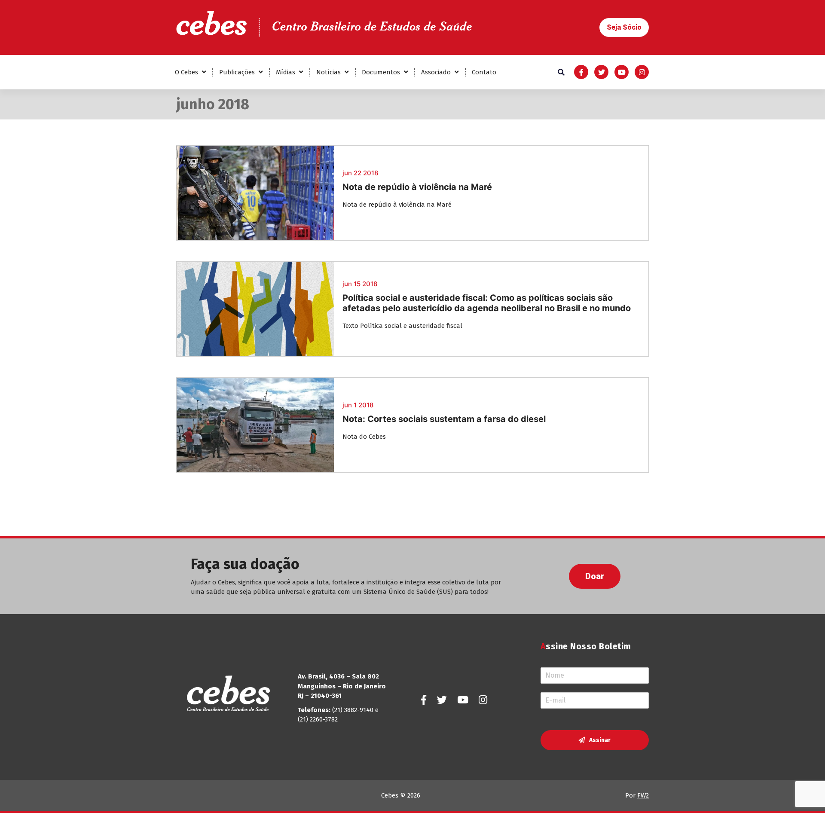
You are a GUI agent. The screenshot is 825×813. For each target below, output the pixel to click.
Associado (436, 72)
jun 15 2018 (359, 284)
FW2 (643, 795)
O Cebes (186, 72)
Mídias (285, 72)
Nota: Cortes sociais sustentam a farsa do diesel (444, 419)
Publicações (237, 72)
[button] (624, 27)
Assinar (600, 740)
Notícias (328, 72)
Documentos (381, 72)
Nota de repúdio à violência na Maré (417, 187)
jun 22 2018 (360, 173)
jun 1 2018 (357, 405)
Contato (484, 72)
